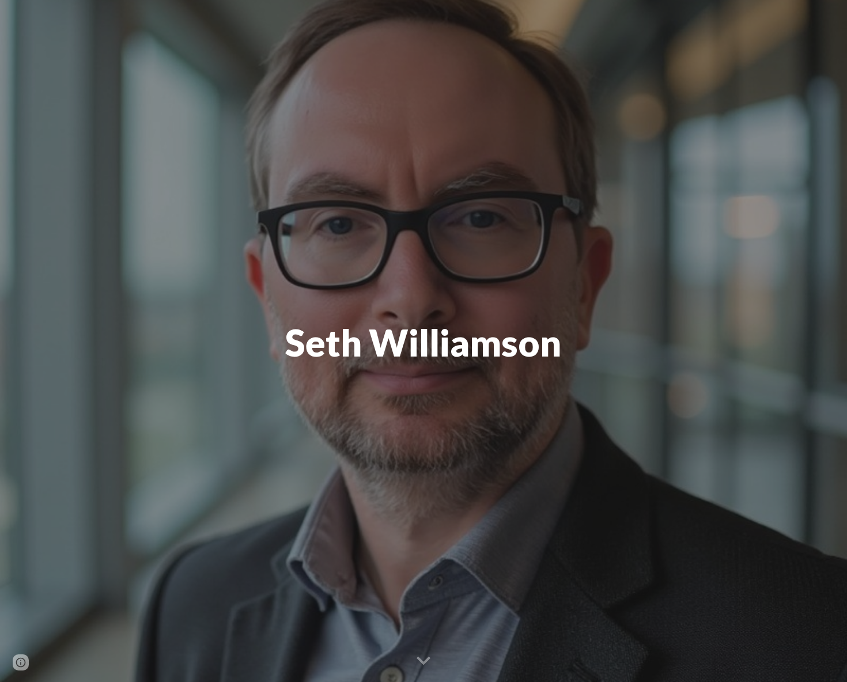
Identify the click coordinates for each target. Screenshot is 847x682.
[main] (423, 341)
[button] (423, 661)
